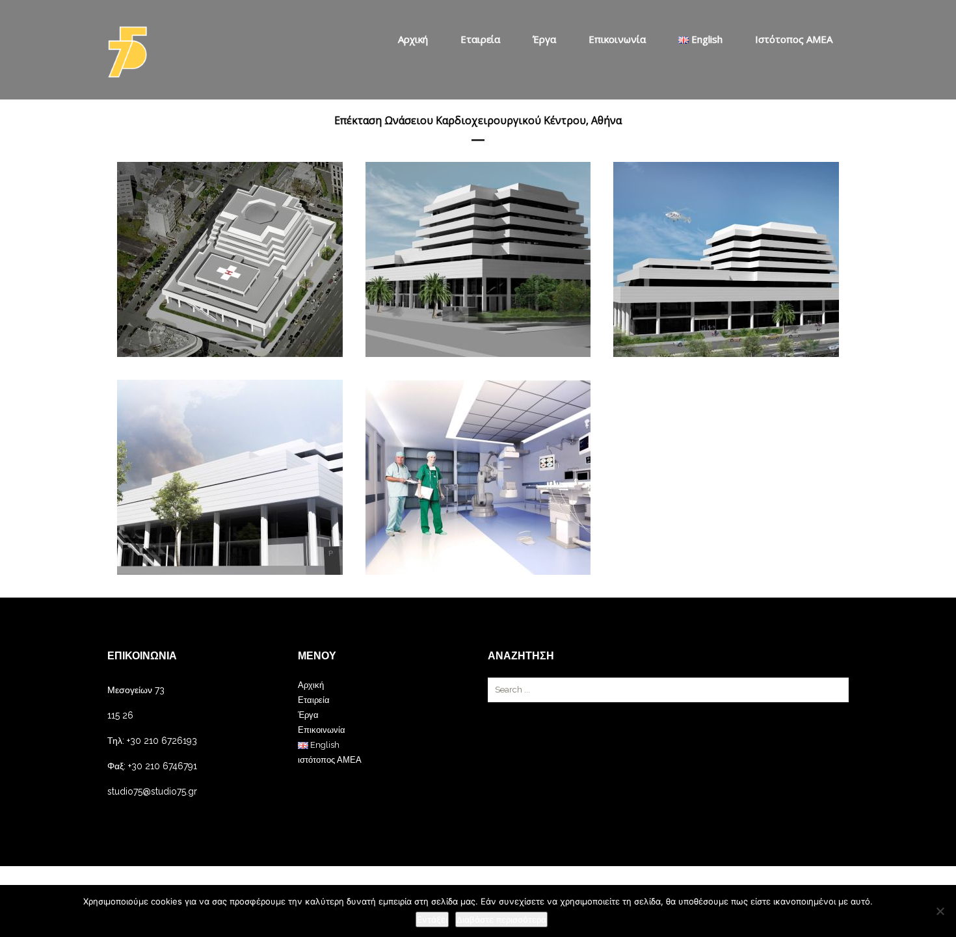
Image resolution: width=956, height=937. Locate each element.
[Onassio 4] (230, 477)
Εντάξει (432, 919)
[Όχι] (939, 910)
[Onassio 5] (478, 477)
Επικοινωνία (617, 39)
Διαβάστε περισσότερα (501, 919)
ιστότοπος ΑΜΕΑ (793, 39)
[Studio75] (127, 52)
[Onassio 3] (726, 259)
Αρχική (413, 39)
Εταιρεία (480, 39)
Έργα (544, 39)
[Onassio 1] (230, 259)
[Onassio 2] (478, 259)
